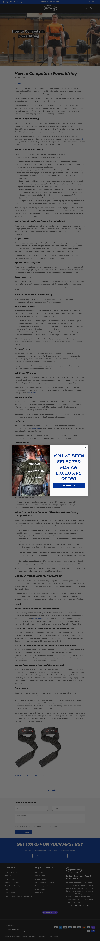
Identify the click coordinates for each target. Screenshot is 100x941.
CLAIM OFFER (69, 485)
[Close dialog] (85, 447)
